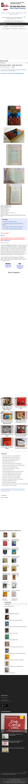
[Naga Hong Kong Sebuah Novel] (21, 401)
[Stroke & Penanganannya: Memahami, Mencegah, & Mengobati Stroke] (7, 415)
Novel (8, 491)
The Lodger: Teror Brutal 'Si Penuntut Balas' (13, 226)
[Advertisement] (14, 44)
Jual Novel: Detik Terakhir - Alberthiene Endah (13, 620)
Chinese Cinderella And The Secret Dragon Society (12, 471)
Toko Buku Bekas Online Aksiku (10, 774)
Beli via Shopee (14, 28)
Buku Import (17, 69)
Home (1, 69)
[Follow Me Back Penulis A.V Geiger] (7, 429)
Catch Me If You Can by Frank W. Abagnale (11, 476)
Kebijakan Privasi (22, 28)
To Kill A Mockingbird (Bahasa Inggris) (12, 613)
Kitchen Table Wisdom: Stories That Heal (10, 457)
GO (13, 67)
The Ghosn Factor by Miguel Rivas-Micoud (11, 459)
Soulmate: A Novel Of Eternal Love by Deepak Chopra (13, 465)
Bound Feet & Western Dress (8, 462)
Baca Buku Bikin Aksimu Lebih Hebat (19, 782)
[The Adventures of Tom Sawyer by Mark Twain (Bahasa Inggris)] (7, 401)
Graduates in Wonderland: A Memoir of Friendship (12, 479)
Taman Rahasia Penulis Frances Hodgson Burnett (14, 666)
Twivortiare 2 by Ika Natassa (10, 672)
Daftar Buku (6, 26)
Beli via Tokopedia (6, 28)
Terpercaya (15, 781)
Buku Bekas (5, 69)
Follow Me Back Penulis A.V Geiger (7, 435)
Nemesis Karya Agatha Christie (10, 221)
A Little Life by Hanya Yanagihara (9, 482)
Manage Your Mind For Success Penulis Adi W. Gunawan (15, 653)
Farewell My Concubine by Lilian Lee (10, 460)
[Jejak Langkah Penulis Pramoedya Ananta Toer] (21, 415)
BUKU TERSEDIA (22, 69)
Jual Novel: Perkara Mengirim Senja (11, 639)
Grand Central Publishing (17, 490)
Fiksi (12, 490)
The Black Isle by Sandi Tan (21, 448)
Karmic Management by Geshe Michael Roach (12, 463)
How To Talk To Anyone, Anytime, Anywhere (11, 477)
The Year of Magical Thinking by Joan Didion (11, 474)
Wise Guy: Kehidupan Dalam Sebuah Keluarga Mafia (21, 435)
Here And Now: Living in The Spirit (9, 485)
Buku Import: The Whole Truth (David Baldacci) (12, 73)
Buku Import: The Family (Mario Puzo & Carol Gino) (14, 646)
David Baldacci (7, 490)
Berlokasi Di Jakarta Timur (21, 781)
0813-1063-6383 (17, 18)
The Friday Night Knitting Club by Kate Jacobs (11, 472)
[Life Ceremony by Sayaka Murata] (7, 442)
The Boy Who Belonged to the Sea (9, 480)
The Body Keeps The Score (8, 469)
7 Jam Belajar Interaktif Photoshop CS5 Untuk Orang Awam (16, 626)
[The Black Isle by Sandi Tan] (21, 442)
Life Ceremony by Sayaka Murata (7, 447)
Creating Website (13, 780)
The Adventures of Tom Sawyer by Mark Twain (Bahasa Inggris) (7, 408)
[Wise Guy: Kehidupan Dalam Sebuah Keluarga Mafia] (21, 429)
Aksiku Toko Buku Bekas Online (15, 779)
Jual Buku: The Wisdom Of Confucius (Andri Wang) (14, 659)
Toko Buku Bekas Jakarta (9, 781)
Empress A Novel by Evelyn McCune (9, 466)
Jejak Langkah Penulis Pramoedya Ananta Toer (21, 421)
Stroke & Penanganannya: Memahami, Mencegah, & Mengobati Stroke (7, 422)
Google (12, 782)
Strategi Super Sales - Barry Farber (11, 633)
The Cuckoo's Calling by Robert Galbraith (10, 468)
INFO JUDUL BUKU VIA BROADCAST (17, 26)
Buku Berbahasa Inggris (11, 69)
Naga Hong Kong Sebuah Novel (21, 407)
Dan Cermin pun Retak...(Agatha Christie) (12, 228)
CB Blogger (19, 780)
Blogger (8, 782)
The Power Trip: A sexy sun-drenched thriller (11, 455)
